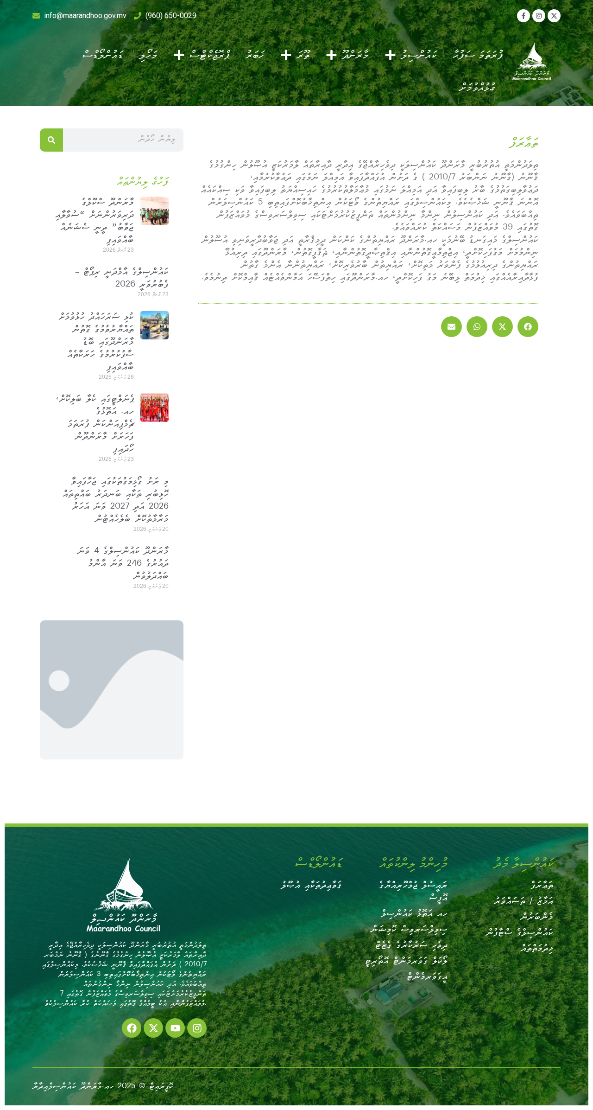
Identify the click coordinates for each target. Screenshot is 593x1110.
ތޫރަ (302, 54)
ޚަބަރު (255, 54)
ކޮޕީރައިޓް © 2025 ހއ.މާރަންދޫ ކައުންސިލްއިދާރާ (102, 1086)
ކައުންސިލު (418, 54)
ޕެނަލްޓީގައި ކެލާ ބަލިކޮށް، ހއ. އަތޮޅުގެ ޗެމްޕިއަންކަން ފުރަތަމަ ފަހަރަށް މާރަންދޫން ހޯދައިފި (95, 424)
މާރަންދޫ (355, 54)
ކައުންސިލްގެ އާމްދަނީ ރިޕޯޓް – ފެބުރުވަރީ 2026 (122, 279)
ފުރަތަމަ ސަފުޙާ (478, 54)
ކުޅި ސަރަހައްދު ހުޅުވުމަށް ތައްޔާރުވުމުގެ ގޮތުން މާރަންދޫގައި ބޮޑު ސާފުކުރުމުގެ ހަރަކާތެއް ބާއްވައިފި (96, 342)
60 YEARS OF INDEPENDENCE (111, 690)
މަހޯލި (148, 54)
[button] (527, 326)
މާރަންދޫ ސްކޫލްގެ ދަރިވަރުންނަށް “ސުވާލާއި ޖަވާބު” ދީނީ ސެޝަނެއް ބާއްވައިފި (94, 221)
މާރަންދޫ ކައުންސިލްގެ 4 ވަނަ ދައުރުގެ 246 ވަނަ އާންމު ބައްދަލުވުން (123, 564)
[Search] (51, 140)
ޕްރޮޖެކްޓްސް (209, 54)
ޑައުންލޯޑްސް (102, 54)
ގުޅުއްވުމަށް (477, 87)
